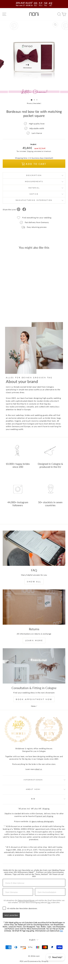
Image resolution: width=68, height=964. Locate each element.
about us (38, 769)
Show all (34, 581)
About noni (33, 789)
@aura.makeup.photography (43, 821)
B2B (33, 799)
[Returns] (34, 607)
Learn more (34, 640)
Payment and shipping (44, 816)
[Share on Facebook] (24, 210)
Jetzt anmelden (11, 915)
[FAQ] (34, 548)
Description (34, 175)
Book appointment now (34, 699)
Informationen (33, 780)
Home (33, 706)
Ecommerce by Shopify (38, 961)
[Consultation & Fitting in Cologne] (34, 666)
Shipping (30, 151)
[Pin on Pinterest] (18, 210)
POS (22, 961)
